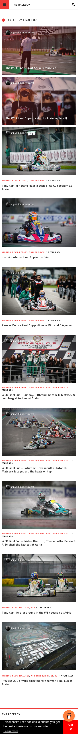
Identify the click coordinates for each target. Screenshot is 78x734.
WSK (42, 180)
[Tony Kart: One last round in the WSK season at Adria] (39, 578)
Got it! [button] (70, 727)
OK (61, 387)
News (15, 180)
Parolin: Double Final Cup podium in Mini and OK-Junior (37, 325)
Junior (55, 387)
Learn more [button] (10, 731)
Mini (48, 387)
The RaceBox (21, 4)
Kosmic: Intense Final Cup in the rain (25, 257)
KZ (56, 676)
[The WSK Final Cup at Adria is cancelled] (39, 50)
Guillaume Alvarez (24, 32)
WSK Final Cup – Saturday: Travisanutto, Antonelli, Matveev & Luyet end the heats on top (35, 470)
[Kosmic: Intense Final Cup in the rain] (39, 222)
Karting (6, 180)
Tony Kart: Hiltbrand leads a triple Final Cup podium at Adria (37, 187)
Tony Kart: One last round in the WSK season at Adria (36, 612)
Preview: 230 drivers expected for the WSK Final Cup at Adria (37, 682)
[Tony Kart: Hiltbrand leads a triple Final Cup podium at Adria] (39, 151)
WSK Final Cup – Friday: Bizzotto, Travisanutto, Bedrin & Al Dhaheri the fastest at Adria (39, 543)
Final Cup (34, 180)
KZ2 (66, 387)
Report (23, 180)
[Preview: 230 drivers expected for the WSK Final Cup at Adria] (39, 646)
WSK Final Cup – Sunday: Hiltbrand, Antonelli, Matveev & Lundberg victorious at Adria (38, 396)
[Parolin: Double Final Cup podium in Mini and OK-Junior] (39, 290)
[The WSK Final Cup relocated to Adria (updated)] (39, 101)
